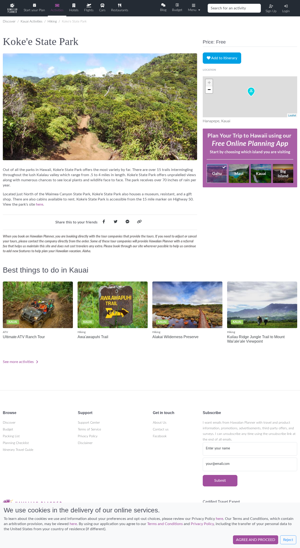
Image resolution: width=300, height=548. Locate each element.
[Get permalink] (139, 222)
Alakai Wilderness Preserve (175, 337)
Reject (288, 540)
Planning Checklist (16, 443)
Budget (8, 429)
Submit (220, 480)
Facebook (160, 436)
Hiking (52, 21)
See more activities (19, 362)
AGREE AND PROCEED (255, 540)
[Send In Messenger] (127, 222)
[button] (193, 7)
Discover (9, 21)
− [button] (209, 90)
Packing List (11, 436)
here (39, 204)
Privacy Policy (88, 436)
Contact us (161, 429)
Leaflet (292, 115)
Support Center (89, 422)
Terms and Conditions (165, 524)
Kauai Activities (31, 21)
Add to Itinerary (223, 58)
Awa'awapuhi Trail (93, 337)
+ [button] (209, 82)
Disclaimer (85, 443)
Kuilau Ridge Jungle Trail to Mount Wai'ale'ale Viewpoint (256, 339)
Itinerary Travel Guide (18, 450)
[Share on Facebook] (104, 222)
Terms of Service (89, 429)
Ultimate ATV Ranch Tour (24, 337)
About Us (159, 422)
